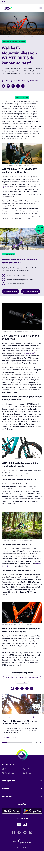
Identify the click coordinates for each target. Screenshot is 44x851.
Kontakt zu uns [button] (8, 764)
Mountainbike (33, 677)
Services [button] (5, 788)
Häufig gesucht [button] (8, 780)
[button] (5, 2)
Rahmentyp (22, 682)
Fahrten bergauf (29, 353)
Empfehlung (19, 677)
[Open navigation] (40, 8)
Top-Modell (6, 187)
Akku (7, 677)
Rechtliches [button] (7, 796)
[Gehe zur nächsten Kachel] (40, 742)
